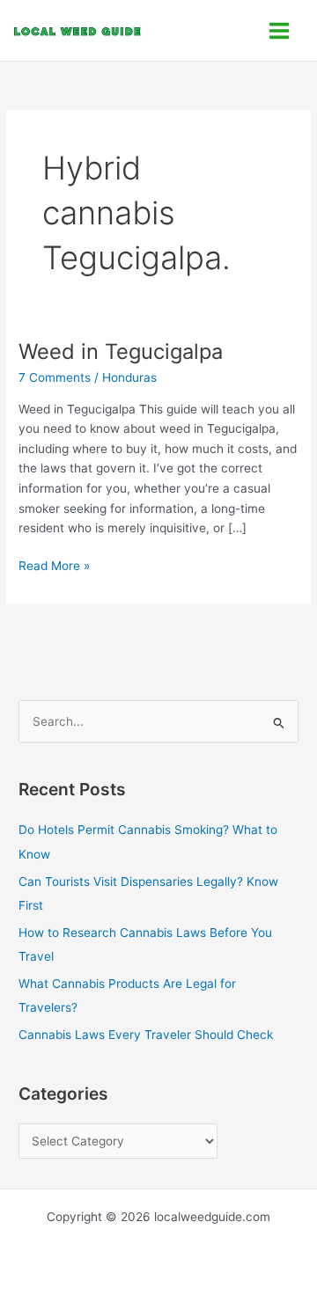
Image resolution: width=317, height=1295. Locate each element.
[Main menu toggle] (279, 30)
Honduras (129, 377)
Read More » (54, 564)
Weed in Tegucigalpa (120, 351)
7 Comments (54, 377)
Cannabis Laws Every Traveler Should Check (145, 1035)
